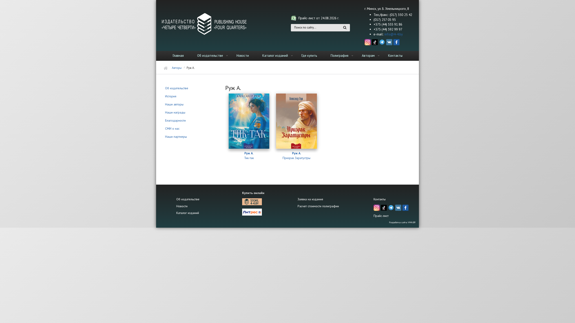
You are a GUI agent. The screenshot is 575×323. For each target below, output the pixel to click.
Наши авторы (174, 104)
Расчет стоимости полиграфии (318, 206)
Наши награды (175, 112)
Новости (243, 55)
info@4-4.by (394, 34)
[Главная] (204, 24)
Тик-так (249, 158)
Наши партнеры (176, 137)
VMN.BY (412, 222)
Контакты (395, 55)
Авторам (368, 55)
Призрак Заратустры (296, 158)
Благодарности (175, 120)
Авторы (177, 68)
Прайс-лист (381, 216)
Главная (178, 55)
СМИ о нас (172, 129)
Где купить (309, 55)
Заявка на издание (310, 199)
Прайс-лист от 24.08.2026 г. (318, 18)
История (170, 96)
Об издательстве (210, 55)
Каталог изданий (275, 55)
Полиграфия (339, 55)
